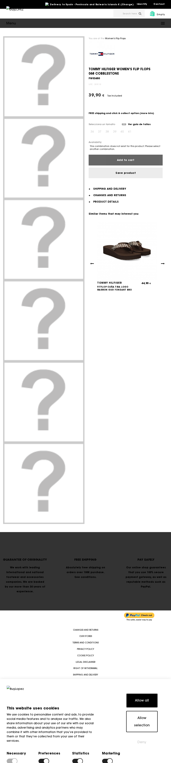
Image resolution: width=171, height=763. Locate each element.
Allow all (142, 700)
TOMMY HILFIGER (109, 282)
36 (92, 131)
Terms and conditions (85, 642)
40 (122, 131)
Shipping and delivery (85, 674)
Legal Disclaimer (85, 662)
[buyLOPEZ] (15, 12)
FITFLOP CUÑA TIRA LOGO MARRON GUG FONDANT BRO (114, 288)
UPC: (91, 84)
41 (129, 131)
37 (99, 131)
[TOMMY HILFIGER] (102, 54)
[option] (43, 77)
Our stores (85, 636)
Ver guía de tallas (139, 124)
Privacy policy (85, 649)
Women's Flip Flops (115, 38)
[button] (85, 23)
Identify (142, 4)
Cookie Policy (85, 655)
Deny (141, 742)
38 (107, 131)
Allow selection (142, 721)
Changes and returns (85, 630)
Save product (126, 172)
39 (114, 131)
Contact (159, 4)
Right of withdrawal (85, 668)
